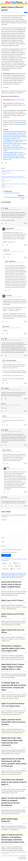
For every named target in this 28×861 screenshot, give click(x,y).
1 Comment (25, 708)
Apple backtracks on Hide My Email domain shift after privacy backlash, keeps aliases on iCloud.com (14, 762)
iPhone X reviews (11, 574)
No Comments (24, 602)
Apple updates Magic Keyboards (9, 820)
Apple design (6, 573)
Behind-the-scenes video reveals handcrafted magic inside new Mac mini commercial (12, 741)
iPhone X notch (5, 574)
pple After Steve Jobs (16, 576)
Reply (25, 223)
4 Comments (24, 652)
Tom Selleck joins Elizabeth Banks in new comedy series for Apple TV (14, 781)
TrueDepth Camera (5, 577)
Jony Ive (17, 574)
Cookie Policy (24, 855)
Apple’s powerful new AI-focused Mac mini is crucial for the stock (13, 721)
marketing (21, 574)
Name (3, 537)
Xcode (20, 577)
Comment (4, 519)
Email (3, 541)
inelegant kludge (19, 573)
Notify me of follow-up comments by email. (12, 549)
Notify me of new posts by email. (9, 552)
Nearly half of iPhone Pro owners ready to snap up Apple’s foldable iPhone (11, 584)
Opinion (26, 12)
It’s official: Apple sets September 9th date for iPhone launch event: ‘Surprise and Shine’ (13, 686)
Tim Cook (22, 576)
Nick (8, 467)
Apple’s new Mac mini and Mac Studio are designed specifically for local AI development (13, 801)
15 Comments (17, 12)
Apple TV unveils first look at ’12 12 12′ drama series (12, 704)
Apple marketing (12, 573)
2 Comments (24, 726)
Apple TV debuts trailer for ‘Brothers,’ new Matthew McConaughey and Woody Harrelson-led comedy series (12, 838)
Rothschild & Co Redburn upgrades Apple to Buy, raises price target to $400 (13, 648)
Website (3, 546)
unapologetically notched (14, 577)
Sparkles (7, 388)
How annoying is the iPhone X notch (12, 192)
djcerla (7, 326)
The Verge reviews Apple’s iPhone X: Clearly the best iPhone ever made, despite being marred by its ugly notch (15, 136)
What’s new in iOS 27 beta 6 (12, 600)
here (17, 96)
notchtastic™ (8, 576)
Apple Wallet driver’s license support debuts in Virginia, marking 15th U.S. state (12, 666)
